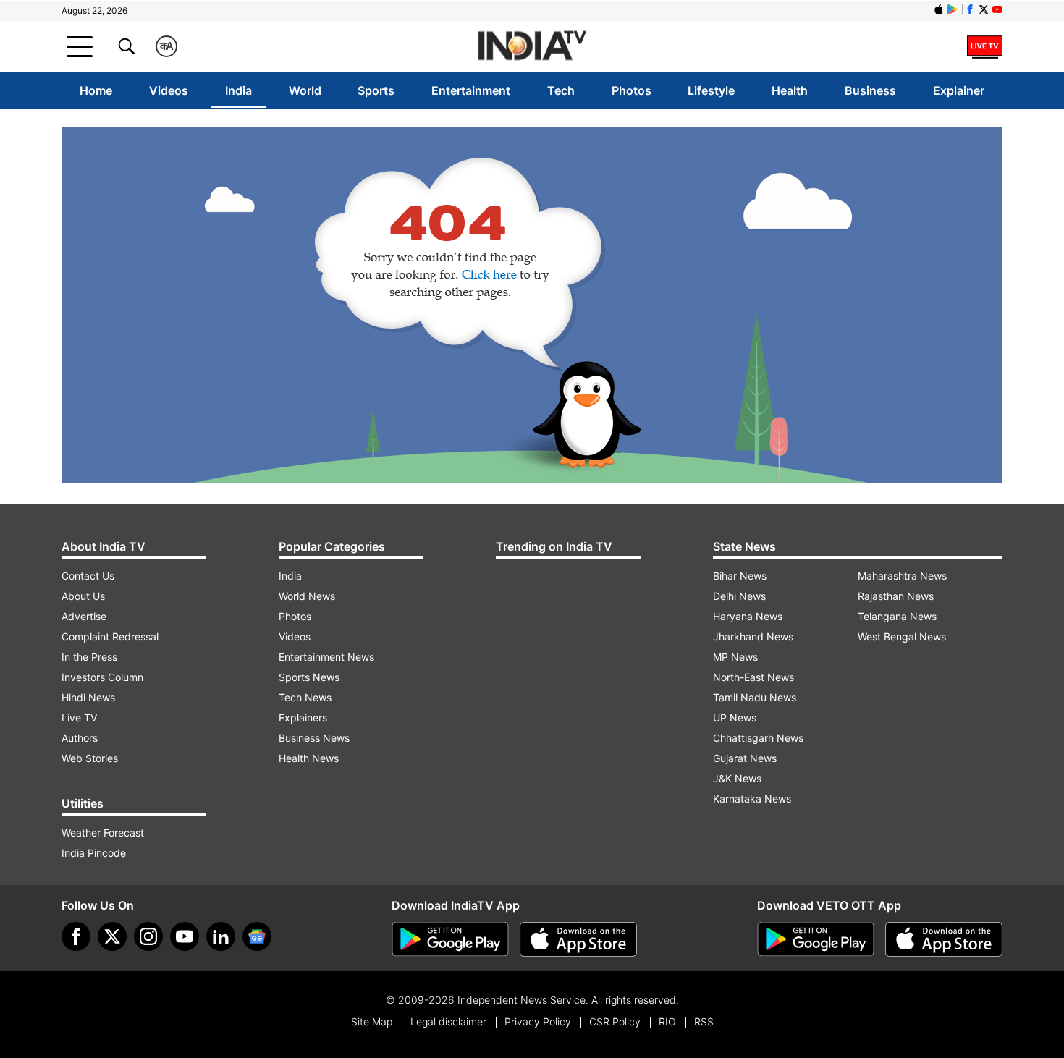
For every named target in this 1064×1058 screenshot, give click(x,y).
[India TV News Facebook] (970, 9)
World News (307, 596)
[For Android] (815, 939)
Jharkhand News (753, 636)
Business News (314, 738)
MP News (735, 657)
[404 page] (532, 305)
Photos (631, 90)
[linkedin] (220, 936)
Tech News (305, 697)
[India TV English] (532, 46)
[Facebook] (76, 936)
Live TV (79, 717)
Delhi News (739, 596)
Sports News (309, 677)
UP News (734, 717)
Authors (80, 738)
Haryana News (747, 616)
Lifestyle (711, 90)
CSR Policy (615, 1021)
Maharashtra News (902, 576)
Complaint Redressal (110, 636)
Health (790, 90)
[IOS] (939, 9)
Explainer (958, 90)
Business (870, 90)
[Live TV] (984, 46)
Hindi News (88, 697)
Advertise (84, 616)
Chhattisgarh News (758, 738)
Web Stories (90, 758)
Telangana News (897, 616)
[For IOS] (943, 939)
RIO (667, 1021)
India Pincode (94, 853)
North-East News (753, 677)
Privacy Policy (537, 1021)
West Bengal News (902, 636)
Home (96, 90)
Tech (561, 90)
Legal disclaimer (448, 1021)
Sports (376, 90)
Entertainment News (326, 657)
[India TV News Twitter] (984, 9)
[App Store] (578, 939)
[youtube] (184, 936)
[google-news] (256, 936)
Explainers (303, 717)
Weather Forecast (103, 832)
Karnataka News (752, 798)
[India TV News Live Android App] (450, 939)
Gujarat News (745, 758)
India (238, 90)
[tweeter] (112, 936)
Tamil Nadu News (754, 697)
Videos (168, 90)
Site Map (371, 1021)
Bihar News (740, 576)
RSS (704, 1021)
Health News (309, 758)
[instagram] (148, 936)
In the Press (89, 657)
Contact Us (88, 576)
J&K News (737, 778)
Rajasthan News (896, 596)
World (305, 90)
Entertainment (470, 90)
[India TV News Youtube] (997, 9)
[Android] (952, 9)
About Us (83, 596)
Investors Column (102, 677)
